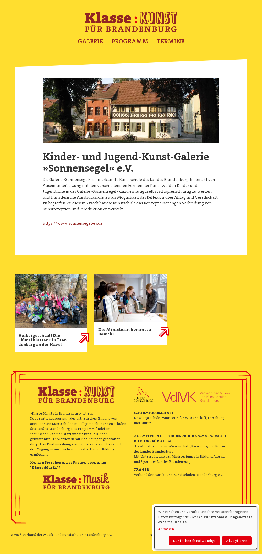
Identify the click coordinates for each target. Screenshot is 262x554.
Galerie (90, 41)
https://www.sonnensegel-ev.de (73, 223)
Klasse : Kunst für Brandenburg (131, 22)
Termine (170, 41)
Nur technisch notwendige (194, 540)
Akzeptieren (236, 540)
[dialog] (206, 528)
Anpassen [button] (166, 529)
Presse (152, 534)
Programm (129, 41)
